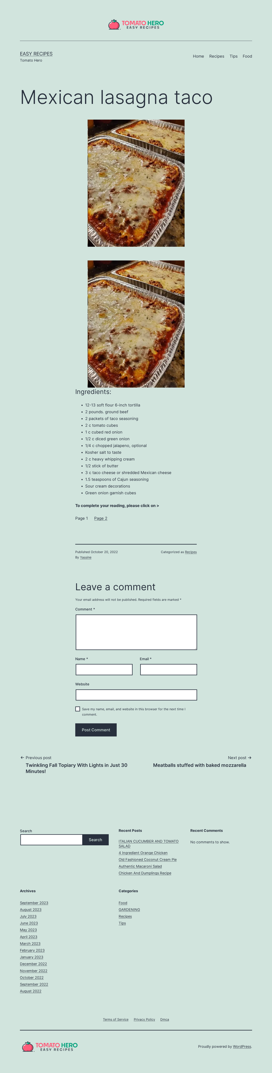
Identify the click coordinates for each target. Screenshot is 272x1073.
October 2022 (32, 977)
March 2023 (30, 943)
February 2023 (32, 950)
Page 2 (100, 518)
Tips (234, 56)
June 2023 (29, 923)
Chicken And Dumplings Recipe (145, 873)
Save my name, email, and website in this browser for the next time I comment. (133, 711)
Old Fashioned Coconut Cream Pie (148, 859)
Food (247, 56)
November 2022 (33, 971)
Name (81, 659)
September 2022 (34, 984)
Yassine (85, 557)
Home (198, 56)
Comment (85, 609)
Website (82, 684)
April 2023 (28, 937)
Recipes (216, 56)
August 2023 (30, 910)
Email (146, 659)
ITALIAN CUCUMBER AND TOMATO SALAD (149, 843)
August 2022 (30, 991)
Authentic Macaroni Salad (140, 866)
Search (26, 831)
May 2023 (28, 930)
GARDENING (129, 910)
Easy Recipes (36, 54)
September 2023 (34, 903)
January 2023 (31, 957)
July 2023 (28, 916)
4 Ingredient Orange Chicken (143, 853)
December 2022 (33, 964)
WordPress (242, 1046)
